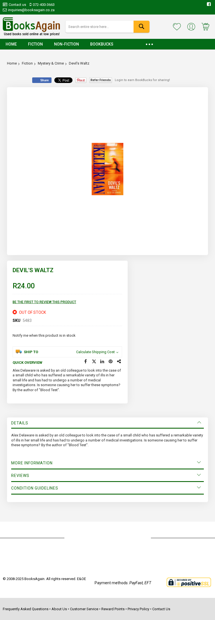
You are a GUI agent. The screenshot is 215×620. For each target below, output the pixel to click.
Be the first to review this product (44, 302)
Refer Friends (100, 80)
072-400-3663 (44, 5)
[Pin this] (111, 361)
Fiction (27, 63)
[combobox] (107, 27)
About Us (59, 609)
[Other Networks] (119, 361)
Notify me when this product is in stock (44, 335)
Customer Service (84, 609)
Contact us (17, 5)
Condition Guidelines (34, 488)
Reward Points (113, 609)
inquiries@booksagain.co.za (31, 10)
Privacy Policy (138, 609)
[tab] (107, 423)
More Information (32, 463)
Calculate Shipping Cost (95, 352)
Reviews (20, 475)
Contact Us (161, 609)
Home (12, 63)
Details (19, 423)
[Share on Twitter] (94, 361)
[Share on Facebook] (85, 361)
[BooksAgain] (31, 26)
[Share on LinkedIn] (102, 361)
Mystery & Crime (51, 63)
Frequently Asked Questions (25, 609)
